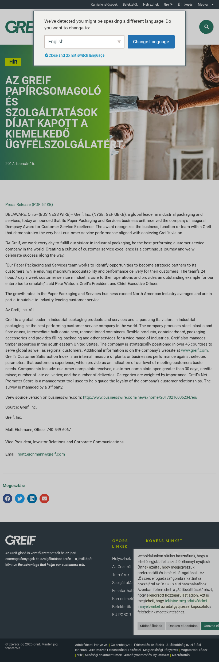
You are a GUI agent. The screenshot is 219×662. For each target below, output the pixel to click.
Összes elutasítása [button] (183, 626)
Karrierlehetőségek (104, 4)
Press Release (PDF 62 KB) (29, 204)
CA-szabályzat (121, 645)
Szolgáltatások (125, 582)
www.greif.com (194, 350)
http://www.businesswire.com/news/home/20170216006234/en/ (140, 397)
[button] (7, 498)
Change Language (151, 41)
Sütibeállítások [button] (151, 626)
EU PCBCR (121, 614)
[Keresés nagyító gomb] (206, 27)
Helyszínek (151, 4)
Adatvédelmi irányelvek (91, 645)
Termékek (120, 574)
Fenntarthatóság (126, 590)
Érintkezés (185, 4)
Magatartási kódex (194, 650)
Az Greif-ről (121, 566)
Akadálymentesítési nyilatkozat (146, 655)
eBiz (80, 655)
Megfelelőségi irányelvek (160, 650)
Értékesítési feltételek (149, 645)
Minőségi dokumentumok (103, 655)
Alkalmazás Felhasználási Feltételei (115, 650)
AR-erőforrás (181, 655)
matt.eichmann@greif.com (41, 454)
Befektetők (130, 4)
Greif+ (168, 4)
